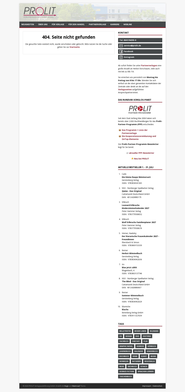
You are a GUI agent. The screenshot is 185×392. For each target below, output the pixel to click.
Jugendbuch (125, 351)
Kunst (144, 356)
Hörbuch (152, 346)
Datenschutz (157, 386)
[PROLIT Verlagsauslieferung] (92, 12)
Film (145, 341)
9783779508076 (136, 228)
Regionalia (150, 361)
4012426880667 (135, 287)
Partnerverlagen (149, 65)
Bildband (154, 331)
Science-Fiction (126, 371)
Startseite (75, 47)
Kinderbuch (152, 351)
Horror (140, 346)
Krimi (135, 356)
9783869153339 (136, 245)
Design (129, 336)
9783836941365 (136, 183)
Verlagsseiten (125, 89)
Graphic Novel (126, 346)
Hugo (66, 386)
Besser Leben (140, 331)
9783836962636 (136, 259)
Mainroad (76, 386)
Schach (143, 366)
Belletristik (125, 331)
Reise (121, 366)
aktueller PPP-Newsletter (141, 153)
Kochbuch (124, 356)
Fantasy (136, 341)
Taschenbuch (125, 376)
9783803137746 (136, 273)
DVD (137, 336)
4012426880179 (135, 197)
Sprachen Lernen (146, 371)
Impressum (146, 386)
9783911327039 (136, 315)
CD (120, 336)
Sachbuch (132, 366)
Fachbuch (123, 341)
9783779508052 (136, 214)
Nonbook (123, 361)
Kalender (138, 351)
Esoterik (147, 336)
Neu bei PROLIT (141, 158)
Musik (153, 356)
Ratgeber (136, 361)
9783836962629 (136, 301)
